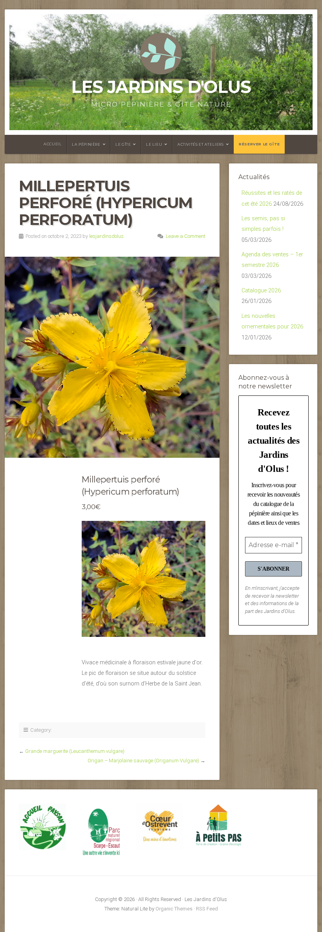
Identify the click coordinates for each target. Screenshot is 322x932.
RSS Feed (207, 909)
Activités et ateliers (200, 144)
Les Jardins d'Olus (161, 86)
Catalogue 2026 (261, 290)
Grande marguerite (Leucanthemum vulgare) (74, 751)
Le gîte (123, 144)
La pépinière (86, 144)
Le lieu (154, 144)
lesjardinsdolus (106, 236)
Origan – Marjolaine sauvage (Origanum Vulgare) (143, 760)
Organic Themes (174, 909)
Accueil (53, 144)
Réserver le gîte (259, 144)
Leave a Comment (185, 236)
